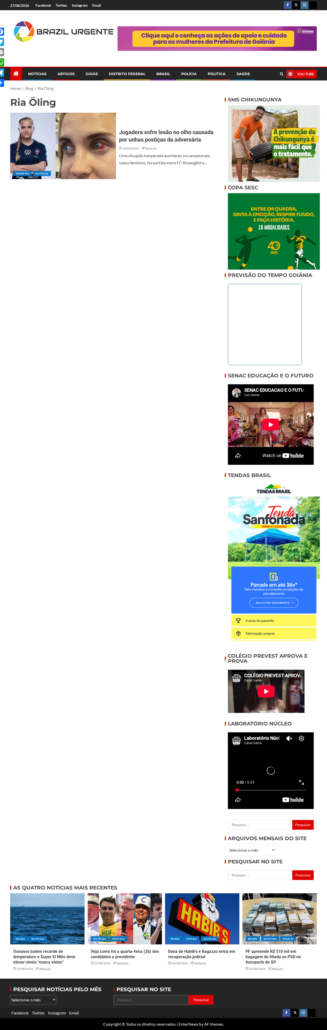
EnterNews (188, 1024)
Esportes (22, 173)
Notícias (37, 74)
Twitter (61, 5)
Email (96, 5)
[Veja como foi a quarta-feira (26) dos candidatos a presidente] (125, 918)
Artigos (66, 74)
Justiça (191, 938)
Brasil (163, 74)
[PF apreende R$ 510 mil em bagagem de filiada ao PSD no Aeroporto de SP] (279, 918)
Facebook (43, 5)
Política (217, 74)
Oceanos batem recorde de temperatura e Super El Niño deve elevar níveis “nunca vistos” (44, 957)
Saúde (243, 74)
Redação (151, 148)
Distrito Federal (127, 74)
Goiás (92, 74)
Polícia (189, 74)
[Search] (281, 74)
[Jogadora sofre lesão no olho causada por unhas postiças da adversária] (63, 146)
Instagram (80, 5)
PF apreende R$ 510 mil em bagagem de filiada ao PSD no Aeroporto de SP (273, 957)
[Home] (16, 73)
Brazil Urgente (60, 50)
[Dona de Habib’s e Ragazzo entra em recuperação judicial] (202, 918)
